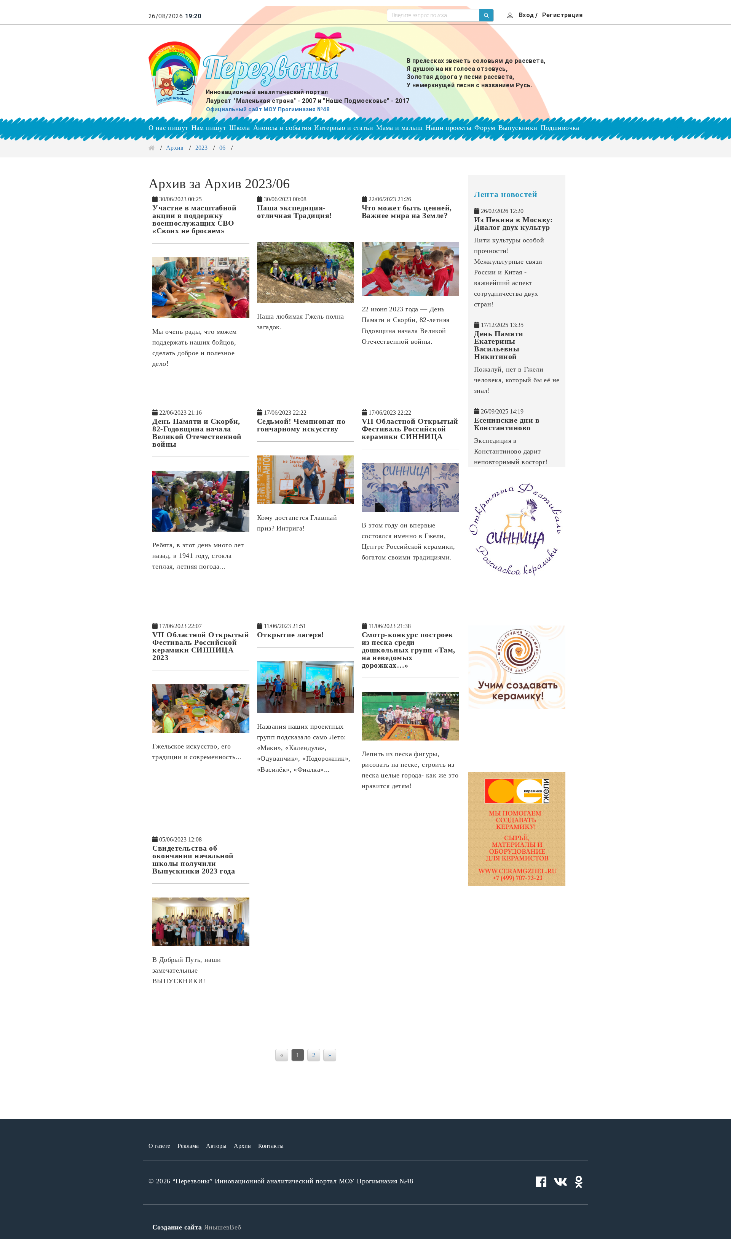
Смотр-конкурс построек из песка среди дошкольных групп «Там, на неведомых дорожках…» (408, 649)
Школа (239, 127)
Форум (484, 127)
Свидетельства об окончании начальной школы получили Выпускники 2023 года (193, 859)
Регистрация (562, 15)
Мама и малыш (399, 127)
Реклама (188, 1146)
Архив (175, 147)
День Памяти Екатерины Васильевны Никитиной (499, 345)
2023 (201, 147)
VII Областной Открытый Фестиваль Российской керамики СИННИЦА (410, 429)
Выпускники (518, 127)
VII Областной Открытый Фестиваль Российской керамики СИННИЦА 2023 (200, 646)
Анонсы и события (282, 127)
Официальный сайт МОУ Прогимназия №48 (268, 109)
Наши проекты (448, 127)
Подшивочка (560, 127)
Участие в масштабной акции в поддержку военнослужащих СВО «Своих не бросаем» (194, 219)
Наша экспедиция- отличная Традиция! (294, 212)
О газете (159, 1146)
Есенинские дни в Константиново (506, 424)
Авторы (216, 1146)
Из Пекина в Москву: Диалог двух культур (513, 223)
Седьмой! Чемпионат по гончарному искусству (301, 425)
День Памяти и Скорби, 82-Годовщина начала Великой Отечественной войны (197, 432)
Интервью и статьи (343, 127)
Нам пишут (209, 127)
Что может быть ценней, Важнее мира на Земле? (407, 212)
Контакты (271, 1146)
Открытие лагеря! (290, 634)
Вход (526, 15)
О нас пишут (168, 127)
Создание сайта (177, 1227)
